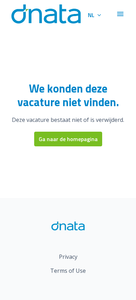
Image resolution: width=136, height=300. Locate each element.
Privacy (68, 257)
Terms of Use (68, 271)
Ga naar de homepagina (68, 139)
